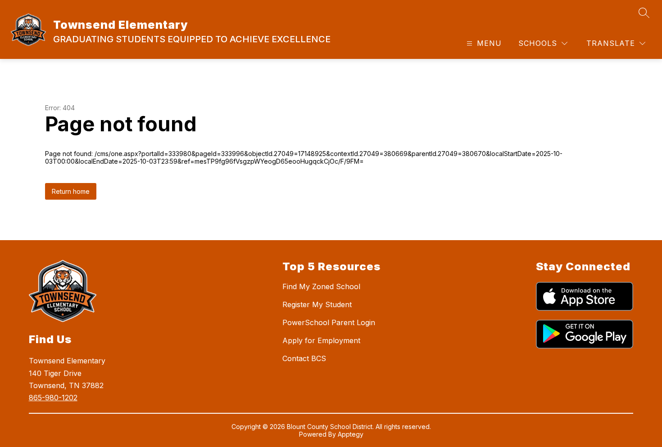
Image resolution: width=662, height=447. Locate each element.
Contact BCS (304, 358)
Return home (71, 191)
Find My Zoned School (321, 286)
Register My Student (317, 304)
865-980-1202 (53, 397)
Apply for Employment (321, 340)
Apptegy (350, 434)
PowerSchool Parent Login (328, 322)
